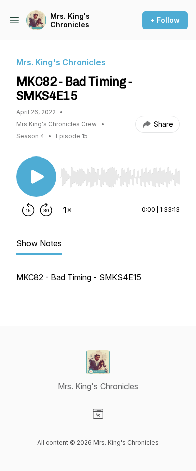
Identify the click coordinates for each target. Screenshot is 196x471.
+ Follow (165, 20)
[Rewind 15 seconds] (28, 210)
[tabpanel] (98, 282)
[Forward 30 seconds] (46, 210)
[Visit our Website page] (98, 414)
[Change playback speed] (67, 210)
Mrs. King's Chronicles (70, 20)
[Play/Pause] (36, 176)
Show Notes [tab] (39, 243)
